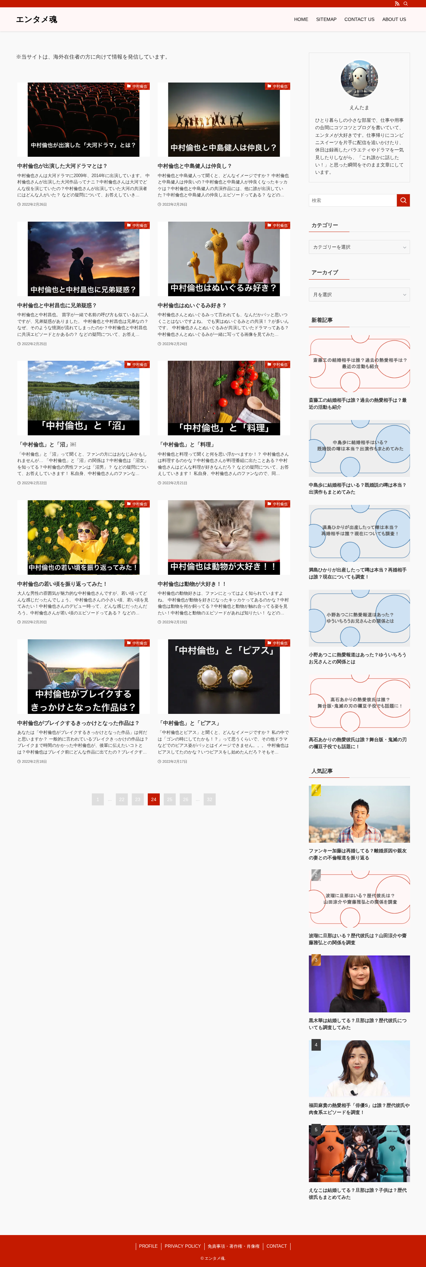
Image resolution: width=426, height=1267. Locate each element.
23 (137, 799)
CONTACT (277, 1246)
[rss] (397, 3)
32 (209, 799)
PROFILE (148, 1246)
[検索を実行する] (403, 200)
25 (169, 799)
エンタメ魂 (36, 19)
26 (185, 799)
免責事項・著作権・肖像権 (234, 1246)
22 (121, 799)
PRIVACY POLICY (183, 1246)
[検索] (405, 3)
